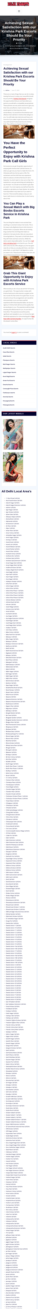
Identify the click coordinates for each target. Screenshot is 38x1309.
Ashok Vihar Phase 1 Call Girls (14, 591)
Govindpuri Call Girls (12, 1103)
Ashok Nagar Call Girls (12, 586)
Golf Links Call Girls (11, 1092)
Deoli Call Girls (10, 879)
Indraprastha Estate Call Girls (14, 1226)
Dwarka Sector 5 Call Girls (13, 990)
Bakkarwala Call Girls (12, 667)
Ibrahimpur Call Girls (12, 1207)
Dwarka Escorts (8, 384)
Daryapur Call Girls (11, 851)
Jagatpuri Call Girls (11, 1240)
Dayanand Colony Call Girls (14, 861)
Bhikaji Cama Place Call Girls (14, 745)
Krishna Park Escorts (19, 99)
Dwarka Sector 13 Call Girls (14, 937)
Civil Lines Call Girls (11, 828)
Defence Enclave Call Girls (13, 868)
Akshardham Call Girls (12, 519)
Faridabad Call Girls (11, 1009)
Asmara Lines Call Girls (12, 609)
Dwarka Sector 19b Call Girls (14, 962)
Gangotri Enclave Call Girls (13, 1048)
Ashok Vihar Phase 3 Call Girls (14, 595)
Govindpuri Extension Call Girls (15, 1106)
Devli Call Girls (10, 891)
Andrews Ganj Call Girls (13, 558)
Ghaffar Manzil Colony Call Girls (15, 1069)
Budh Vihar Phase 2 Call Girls (14, 768)
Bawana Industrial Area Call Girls (15, 701)
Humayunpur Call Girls (12, 1205)
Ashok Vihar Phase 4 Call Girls (14, 597)
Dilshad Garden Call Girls (13, 914)
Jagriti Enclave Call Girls (12, 1244)
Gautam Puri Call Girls (12, 1062)
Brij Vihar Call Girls (11, 759)
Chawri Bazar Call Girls (12, 801)
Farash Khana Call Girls (12, 1006)
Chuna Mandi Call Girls (12, 826)
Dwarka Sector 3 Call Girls (13, 986)
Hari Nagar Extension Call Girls (15, 1170)
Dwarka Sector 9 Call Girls (13, 999)
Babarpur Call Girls (11, 637)
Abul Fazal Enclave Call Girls (14, 500)
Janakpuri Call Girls (11, 1260)
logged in (14, 332)
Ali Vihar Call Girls (11, 526)
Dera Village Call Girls (12, 886)
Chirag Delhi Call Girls (12, 812)
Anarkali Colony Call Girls (13, 554)
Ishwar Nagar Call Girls (12, 1230)
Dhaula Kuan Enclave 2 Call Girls (15, 909)
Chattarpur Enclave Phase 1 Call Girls (17, 796)
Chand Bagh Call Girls (12, 787)
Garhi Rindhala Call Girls (13, 1057)
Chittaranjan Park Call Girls (14, 822)
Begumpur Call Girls (12, 708)
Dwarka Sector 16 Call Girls (14, 944)
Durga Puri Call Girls (12, 921)
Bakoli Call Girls (10, 669)
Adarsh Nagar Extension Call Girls (16, 505)
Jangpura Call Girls (11, 1263)
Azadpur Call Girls (11, 628)
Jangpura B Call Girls (12, 1267)
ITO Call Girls (9, 1233)
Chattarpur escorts (9, 393)
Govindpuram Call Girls (13, 1101)
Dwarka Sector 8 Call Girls (13, 997)
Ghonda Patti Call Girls (12, 1080)
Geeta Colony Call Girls (12, 1064)
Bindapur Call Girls (11, 755)
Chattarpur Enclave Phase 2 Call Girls (17, 798)
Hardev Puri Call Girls (12, 1159)
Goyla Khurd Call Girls (12, 1110)
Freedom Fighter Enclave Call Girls (16, 1020)
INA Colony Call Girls (12, 1210)
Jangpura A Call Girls (12, 1265)
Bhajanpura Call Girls (12, 727)
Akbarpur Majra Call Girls (13, 517)
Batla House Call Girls (12, 694)
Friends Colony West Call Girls (15, 1029)
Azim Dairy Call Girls (12, 630)
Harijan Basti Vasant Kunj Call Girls (16, 1175)
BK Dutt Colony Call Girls (13, 757)
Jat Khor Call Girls (11, 1279)
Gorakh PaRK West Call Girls (14, 1099)
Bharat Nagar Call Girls (12, 736)
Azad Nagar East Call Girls (13, 623)
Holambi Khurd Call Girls (13, 1200)
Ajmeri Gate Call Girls (12, 514)
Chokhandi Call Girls (12, 824)
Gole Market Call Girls (12, 1089)
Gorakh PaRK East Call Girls (14, 1096)
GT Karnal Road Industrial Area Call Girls (18, 1126)
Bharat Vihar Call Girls (12, 738)
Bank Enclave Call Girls (12, 681)
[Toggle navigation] (19, 11)
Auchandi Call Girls (11, 614)
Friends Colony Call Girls (13, 1025)
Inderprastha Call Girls (12, 1219)
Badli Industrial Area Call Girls (14, 651)
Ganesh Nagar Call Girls (13, 1043)
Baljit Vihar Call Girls (12, 678)
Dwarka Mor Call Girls (12, 923)
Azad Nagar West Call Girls (13, 625)
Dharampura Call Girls (12, 900)
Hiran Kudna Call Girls (12, 1193)
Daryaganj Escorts (8, 401)
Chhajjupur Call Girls (12, 803)
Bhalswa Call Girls (11, 729)
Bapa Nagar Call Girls (12, 685)
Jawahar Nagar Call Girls (13, 1286)
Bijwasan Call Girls (11, 752)
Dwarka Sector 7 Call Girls (13, 995)
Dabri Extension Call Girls (13, 840)
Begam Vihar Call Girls (12, 706)
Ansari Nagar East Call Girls (14, 563)
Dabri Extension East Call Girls (15, 842)
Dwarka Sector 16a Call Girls (14, 946)
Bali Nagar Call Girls (11, 674)
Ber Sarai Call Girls (11, 715)
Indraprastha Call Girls (12, 1223)
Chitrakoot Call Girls (12, 819)
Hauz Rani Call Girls (11, 1189)
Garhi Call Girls (10, 1050)
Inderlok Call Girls (11, 1217)
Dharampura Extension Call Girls (15, 902)
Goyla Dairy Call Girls (12, 1108)
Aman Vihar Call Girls (12, 530)
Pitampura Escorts (8, 360)
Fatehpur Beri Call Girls (12, 1016)
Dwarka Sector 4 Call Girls (13, 988)
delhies (6, 90)
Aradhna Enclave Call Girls (13, 567)
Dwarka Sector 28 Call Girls (14, 981)
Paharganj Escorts (8, 405)
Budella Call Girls (11, 761)
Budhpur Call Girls (11, 771)
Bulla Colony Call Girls (12, 773)
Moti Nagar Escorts (9, 364)
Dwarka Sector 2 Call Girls (13, 965)
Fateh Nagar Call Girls (12, 1013)
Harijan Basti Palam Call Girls (14, 1173)
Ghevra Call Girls (11, 1076)
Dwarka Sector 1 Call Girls (13, 925)
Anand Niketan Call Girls (13, 547)
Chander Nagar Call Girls (13, 789)
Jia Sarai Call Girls (11, 1302)
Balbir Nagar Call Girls (12, 671)
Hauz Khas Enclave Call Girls (14, 1186)
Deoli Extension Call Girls (13, 882)
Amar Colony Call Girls (12, 533)
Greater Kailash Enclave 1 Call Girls (16, 1119)
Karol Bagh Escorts (9, 376)
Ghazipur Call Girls (11, 1073)
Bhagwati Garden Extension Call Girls (17, 720)
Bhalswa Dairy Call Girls (13, 731)
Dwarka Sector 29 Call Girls (14, 983)
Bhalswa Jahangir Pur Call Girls (15, 734)
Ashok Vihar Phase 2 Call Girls (14, 593)
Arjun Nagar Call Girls (12, 577)
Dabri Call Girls (10, 838)
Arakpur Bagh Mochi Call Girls (15, 570)
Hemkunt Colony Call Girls (14, 1191)
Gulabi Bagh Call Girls (12, 1136)
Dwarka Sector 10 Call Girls (14, 928)
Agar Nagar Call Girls (12, 510)
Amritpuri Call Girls (11, 540)
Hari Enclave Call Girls (12, 1163)
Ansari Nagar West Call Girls (14, 565)
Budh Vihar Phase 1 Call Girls (14, 766)
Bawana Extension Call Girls (14, 699)
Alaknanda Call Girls (12, 521)
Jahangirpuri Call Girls (12, 1247)
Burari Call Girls (10, 775)
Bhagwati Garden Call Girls (14, 718)
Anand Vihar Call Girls (12, 551)
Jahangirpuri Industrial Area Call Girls (17, 1249)
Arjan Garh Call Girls (12, 574)
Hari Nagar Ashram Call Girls (14, 1168)
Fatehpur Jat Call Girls (12, 1018)
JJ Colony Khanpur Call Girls (14, 1307)
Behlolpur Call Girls (11, 711)
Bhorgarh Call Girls (11, 750)
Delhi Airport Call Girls (12, 872)
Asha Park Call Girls (11, 584)
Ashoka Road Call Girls (12, 602)
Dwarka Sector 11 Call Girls (14, 930)
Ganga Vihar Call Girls (12, 1046)
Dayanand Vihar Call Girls (13, 863)
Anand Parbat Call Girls (13, 549)
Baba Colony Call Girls (12, 632)
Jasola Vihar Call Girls (12, 1277)
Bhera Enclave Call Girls (13, 743)
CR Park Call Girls (11, 833)
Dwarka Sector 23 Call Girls (14, 974)
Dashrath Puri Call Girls (13, 856)
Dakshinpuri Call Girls (12, 847)
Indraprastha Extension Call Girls (15, 1228)
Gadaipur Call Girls (11, 1032)
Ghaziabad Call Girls (12, 1071)
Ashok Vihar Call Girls (12, 588)
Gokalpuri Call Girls (11, 1087)
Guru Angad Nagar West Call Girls (16, 1145)
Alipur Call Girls (10, 528)
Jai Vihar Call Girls (11, 1251)
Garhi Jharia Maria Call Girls (14, 1053)
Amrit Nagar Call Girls (12, 537)
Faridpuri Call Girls (11, 1011)
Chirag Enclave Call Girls (13, 815)
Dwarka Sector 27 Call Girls (14, 979)
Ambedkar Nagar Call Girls (13, 535)
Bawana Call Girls (11, 697)
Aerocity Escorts (8, 397)
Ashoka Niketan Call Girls (13, 600)
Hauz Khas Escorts (8, 352)
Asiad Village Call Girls (12, 607)
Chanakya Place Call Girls (13, 782)
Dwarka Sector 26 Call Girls (14, 976)
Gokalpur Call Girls (11, 1085)
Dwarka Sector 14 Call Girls (14, 939)
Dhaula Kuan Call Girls (12, 905)
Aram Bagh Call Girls (12, 572)
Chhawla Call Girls (11, 808)
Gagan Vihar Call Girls (12, 1036)
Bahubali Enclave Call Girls (13, 657)
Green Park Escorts (9, 380)
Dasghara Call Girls (11, 854)
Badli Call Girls (10, 648)
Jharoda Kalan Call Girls (13, 1293)
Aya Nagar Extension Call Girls (15, 618)
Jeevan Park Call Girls (12, 1288)
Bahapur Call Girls (11, 655)
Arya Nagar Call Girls (12, 579)
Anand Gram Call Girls (12, 542)
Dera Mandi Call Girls (12, 884)
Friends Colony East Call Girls (14, 1027)
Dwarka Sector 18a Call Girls (14, 955)
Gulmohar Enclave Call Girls (14, 1138)
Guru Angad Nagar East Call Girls (15, 1143)
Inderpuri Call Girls (11, 1221)
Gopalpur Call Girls (11, 1094)
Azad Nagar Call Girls (12, 621)
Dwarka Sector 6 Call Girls (13, 992)
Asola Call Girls (10, 611)
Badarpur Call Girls (11, 641)
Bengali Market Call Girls (13, 713)
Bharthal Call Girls (11, 741)
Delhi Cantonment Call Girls (14, 875)
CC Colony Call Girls (11, 778)
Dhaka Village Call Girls (12, 895)
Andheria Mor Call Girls (13, 556)
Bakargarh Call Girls (11, 662)
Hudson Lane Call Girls (12, 1203)
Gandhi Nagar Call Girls (13, 1039)
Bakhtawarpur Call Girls (13, 664)
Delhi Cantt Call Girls (12, 877)
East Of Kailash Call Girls (13, 1002)
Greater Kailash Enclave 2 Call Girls (16, 1122)
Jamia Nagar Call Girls (12, 1258)
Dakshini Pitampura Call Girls (14, 845)
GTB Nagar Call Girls (12, 1131)
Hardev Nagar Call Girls (13, 1156)
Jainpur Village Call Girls (13, 1256)
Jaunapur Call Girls (11, 1281)
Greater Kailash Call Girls (13, 1113)
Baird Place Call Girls (12, 660)
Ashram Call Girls (11, 604)
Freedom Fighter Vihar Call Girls (15, 1022)
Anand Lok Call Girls (12, 544)
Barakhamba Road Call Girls (14, 688)
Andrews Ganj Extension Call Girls (16, 560)
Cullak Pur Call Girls (11, 835)
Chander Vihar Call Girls (13, 791)
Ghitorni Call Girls (11, 1078)
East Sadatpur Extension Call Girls (16, 1004)
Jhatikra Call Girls (11, 1295)
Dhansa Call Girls (11, 898)
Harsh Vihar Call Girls (12, 1180)
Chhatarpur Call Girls (12, 805)
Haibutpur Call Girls (12, 1152)
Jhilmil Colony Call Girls (12, 1300)
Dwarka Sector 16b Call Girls (14, 949)
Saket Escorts (7, 356)
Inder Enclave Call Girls (12, 1212)
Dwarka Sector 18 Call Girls (14, 953)
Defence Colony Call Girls (13, 865)
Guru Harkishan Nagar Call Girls (15, 1147)
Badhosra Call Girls (11, 646)
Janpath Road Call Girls (12, 1272)
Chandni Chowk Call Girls (13, 794)
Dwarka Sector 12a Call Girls (14, 935)
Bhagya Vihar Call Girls (12, 722)
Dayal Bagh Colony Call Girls (14, 859)
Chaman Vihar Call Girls (13, 780)
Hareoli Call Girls (11, 1161)
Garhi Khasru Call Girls (12, 1055)
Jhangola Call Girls (11, 1290)
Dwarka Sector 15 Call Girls (14, 942)
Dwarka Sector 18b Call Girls (14, 958)
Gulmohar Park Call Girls (13, 1140)
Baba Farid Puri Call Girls (13, 634)
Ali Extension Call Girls (12, 524)
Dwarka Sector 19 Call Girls (14, 960)
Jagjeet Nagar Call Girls (12, 1242)
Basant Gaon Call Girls (12, 692)
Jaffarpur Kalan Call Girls (13, 1235)
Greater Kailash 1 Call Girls (13, 1115)
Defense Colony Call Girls (13, 870)
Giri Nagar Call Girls (11, 1082)
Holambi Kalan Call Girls (13, 1198)
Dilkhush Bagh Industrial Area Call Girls (17, 912)
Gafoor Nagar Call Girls (12, 1034)
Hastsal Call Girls (11, 1184)
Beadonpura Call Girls (12, 704)
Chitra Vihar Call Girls (12, 817)
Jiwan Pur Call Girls (11, 1304)
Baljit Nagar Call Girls (12, 676)
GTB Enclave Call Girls (12, 1129)
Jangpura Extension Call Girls (14, 1270)
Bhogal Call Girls (10, 748)
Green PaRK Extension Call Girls (15, 1124)
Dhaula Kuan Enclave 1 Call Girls (15, 907)
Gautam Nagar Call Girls (13, 1059)
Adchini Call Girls (11, 507)
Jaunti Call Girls (10, 1284)
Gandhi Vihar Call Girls (12, 1041)
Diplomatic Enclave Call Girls (14, 916)
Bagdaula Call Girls (11, 653)
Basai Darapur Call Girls (13, 690)
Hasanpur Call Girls (11, 1182)
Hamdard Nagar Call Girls (13, 1154)
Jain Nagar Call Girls (11, 1253)
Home (20, 43)
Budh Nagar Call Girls (12, 764)
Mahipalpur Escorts (9, 368)
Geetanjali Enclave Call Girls (14, 1066)
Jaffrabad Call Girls (11, 1237)
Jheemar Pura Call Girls (12, 1297)
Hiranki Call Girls (11, 1196)
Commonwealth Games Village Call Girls (18, 831)
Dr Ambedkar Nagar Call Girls (14, 919)
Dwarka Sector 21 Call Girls (14, 969)
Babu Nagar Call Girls (12, 639)
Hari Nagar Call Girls (12, 1166)
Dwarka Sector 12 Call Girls (14, 932)
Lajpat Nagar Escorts (9, 372)
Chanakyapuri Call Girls (13, 785)
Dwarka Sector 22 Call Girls (14, 972)
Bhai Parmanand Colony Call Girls (16, 724)
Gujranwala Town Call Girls (14, 1133)
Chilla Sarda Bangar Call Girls (14, 810)
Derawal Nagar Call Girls (13, 888)
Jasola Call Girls (10, 1274)
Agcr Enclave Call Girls (12, 512)
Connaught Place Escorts (10, 388)
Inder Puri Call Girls (11, 1214)
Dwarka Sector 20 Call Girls (14, 967)
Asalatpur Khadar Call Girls (14, 581)
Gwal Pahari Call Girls (12, 1150)
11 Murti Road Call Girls (13, 498)
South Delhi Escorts (9, 348)
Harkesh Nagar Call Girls (13, 1177)
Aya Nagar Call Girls (11, 616)
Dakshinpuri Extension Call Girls (15, 849)
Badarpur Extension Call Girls (14, 644)
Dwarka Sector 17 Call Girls (14, 951)
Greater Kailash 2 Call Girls (13, 1117)
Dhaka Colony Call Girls (13, 893)
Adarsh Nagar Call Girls (12, 503)
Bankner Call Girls (11, 683)
